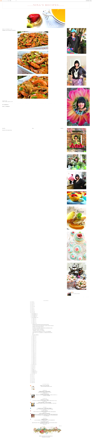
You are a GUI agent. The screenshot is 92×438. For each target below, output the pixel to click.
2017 (32, 312)
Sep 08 (34, 355)
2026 (32, 301)
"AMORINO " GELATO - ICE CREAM (38, 330)
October (34, 316)
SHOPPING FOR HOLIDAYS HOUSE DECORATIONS (40, 324)
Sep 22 (34, 338)
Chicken (6, 101)
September (34, 317)
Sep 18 (34, 343)
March (33, 370)
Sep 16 (34, 345)
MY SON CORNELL (35, 334)
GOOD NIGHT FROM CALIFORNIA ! (38, 329)
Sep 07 (34, 356)
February (34, 371)
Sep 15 (34, 346)
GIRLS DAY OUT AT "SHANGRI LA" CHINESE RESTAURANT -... (42, 332)
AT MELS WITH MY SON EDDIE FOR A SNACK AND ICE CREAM (42, 325)
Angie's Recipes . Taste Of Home (44, 402)
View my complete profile (75, 293)
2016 (32, 374)
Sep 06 (34, 357)
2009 (32, 382)
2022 (32, 306)
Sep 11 (34, 351)
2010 (32, 381)
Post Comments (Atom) (9, 130)
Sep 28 (34, 319)
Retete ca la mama (45, 399)
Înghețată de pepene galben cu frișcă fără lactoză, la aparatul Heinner (46, 395)
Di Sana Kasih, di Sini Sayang (46, 386)
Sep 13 (34, 349)
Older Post (62, 128)
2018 (32, 311)
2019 (32, 310)
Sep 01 (34, 363)
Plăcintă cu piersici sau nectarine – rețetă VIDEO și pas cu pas (45, 400)
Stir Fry (11, 101)
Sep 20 (34, 340)
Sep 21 (34, 339)
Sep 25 (34, 323)
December (34, 313)
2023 (32, 305)
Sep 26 (34, 322)
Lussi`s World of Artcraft (44, 413)
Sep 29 (34, 318)
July (33, 365)
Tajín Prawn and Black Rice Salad (44, 392)
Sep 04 (34, 359)
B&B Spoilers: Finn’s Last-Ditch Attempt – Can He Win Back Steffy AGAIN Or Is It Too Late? (44, 423)
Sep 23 (34, 337)
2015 (32, 375)
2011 (32, 380)
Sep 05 (34, 358)
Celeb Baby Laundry (45, 421)
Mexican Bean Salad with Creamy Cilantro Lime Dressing (45, 411)
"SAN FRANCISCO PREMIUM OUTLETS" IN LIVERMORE (41, 331)
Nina (73, 292)
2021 (32, 307)
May (33, 368)
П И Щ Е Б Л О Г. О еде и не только (44, 408)
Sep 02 (34, 362)
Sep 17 (34, 344)
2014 (32, 376)
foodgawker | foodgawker (44, 391)
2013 (32, 377)
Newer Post (3, 128)
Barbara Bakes (45, 419)
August (33, 364)
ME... (33, 333)
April (33, 369)
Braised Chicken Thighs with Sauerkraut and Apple (46, 403)
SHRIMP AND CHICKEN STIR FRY (38, 326)
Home (33, 128)
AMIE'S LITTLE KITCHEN (44, 385)
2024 (32, 304)
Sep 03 (34, 361)
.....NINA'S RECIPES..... (46, 5)
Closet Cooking (44, 410)
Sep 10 (34, 352)
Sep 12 (34, 350)
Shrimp (9, 101)
